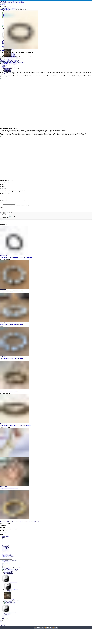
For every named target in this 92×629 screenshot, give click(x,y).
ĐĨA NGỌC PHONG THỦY (15, 600)
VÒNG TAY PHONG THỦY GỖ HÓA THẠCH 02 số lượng (11, 56)
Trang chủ (2, 9)
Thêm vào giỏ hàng (3, 57)
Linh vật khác (6, 63)
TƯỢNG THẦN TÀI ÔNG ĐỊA (10, 591)
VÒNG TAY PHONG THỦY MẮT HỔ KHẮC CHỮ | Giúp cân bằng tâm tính (15, 425)
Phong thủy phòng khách (7, 612)
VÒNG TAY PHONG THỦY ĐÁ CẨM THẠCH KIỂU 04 (11, 358)
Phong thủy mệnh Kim (7, 69)
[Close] (0, 222)
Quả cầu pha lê (6, 10)
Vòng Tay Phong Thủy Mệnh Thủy (8, 573)
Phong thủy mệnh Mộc (5, 546)
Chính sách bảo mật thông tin (6, 554)
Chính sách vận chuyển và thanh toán (8, 556)
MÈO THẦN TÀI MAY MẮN (19, 62)
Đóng (1, 621)
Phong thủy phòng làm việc (7, 613)
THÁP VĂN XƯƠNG (15, 60)
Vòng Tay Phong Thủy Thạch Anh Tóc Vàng (9, 488)
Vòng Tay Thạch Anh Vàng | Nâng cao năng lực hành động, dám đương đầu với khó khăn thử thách (20, 521)
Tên (1, 202)
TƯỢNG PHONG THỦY (14, 589)
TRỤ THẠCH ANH (14, 61)
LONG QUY (13, 599)
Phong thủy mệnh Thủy (7, 71)
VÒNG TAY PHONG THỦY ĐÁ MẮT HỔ (8, 391)
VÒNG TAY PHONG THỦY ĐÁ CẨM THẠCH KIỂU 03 (11, 324)
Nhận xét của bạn (3, 200)
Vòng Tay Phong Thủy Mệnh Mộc (8, 572)
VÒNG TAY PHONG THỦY (8, 9)
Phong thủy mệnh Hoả (5, 544)
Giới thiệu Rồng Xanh (5, 536)
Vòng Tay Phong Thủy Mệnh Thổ (8, 574)
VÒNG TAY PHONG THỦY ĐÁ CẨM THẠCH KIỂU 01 (11, 290)
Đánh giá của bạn (3, 193)
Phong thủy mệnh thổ (5, 547)
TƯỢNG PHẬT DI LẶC (9, 590)
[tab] (47, 60)
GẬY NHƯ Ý (11, 59)
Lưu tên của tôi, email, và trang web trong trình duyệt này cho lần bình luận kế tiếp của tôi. (15, 205)
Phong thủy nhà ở (5, 549)
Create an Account (2, 625)
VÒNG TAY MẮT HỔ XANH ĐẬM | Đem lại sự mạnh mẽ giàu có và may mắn (16, 257)
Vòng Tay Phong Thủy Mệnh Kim (8, 571)
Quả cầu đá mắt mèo (6, 561)
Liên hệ (3, 537)
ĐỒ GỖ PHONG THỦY (6, 7)
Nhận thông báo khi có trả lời (6, 217)
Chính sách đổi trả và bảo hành (7, 555)
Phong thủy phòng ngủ (7, 614)
